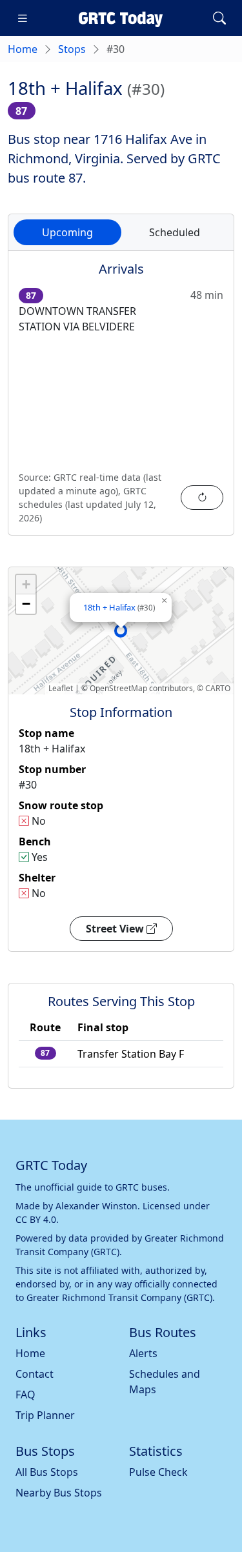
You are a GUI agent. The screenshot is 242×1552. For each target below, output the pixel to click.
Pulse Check (158, 1472)
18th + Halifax (119, 607)
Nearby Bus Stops (58, 1493)
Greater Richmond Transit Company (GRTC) (119, 1297)
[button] (120, 630)
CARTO (217, 688)
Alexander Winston (96, 1206)
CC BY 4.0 (35, 1219)
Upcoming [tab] (67, 232)
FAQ (25, 1394)
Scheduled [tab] (174, 232)
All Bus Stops (46, 1472)
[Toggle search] (219, 18)
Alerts (143, 1353)
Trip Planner (45, 1415)
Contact (34, 1374)
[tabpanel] (121, 401)
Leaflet (60, 688)
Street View (116, 929)
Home (22, 49)
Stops (72, 49)
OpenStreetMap (118, 688)
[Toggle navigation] (22, 18)
